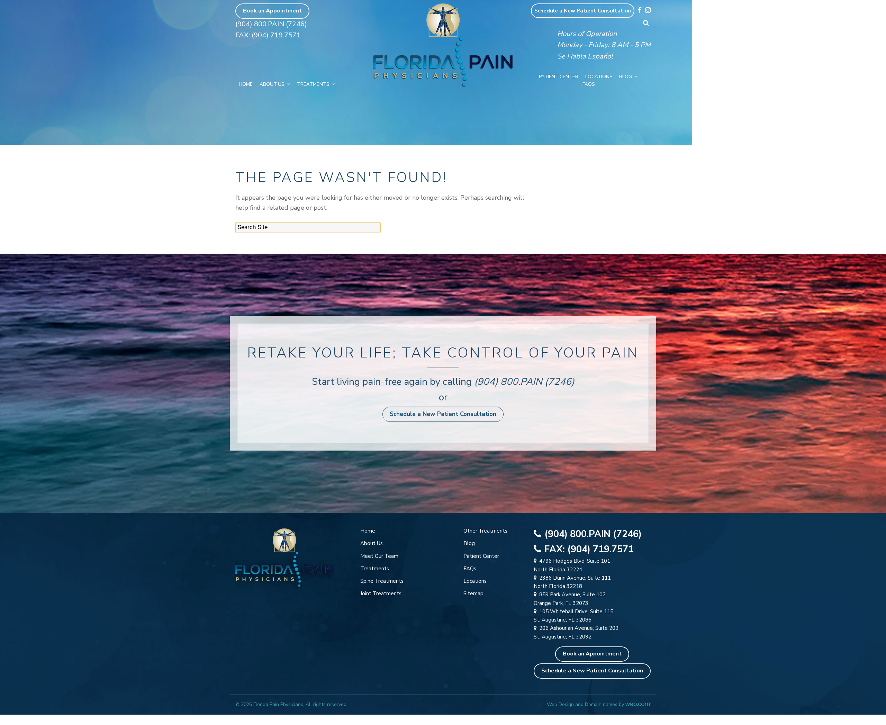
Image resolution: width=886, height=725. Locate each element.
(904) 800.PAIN (508, 381)
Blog (625, 76)
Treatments (313, 84)
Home (246, 84)
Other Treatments (485, 530)
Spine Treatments (382, 581)
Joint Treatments (380, 593)
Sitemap (473, 593)
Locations (598, 76)
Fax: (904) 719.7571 (268, 35)
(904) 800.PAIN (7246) (271, 24)
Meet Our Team (379, 556)
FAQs (588, 84)
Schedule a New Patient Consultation (582, 10)
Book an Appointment (272, 11)
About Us (272, 84)
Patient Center (558, 76)
